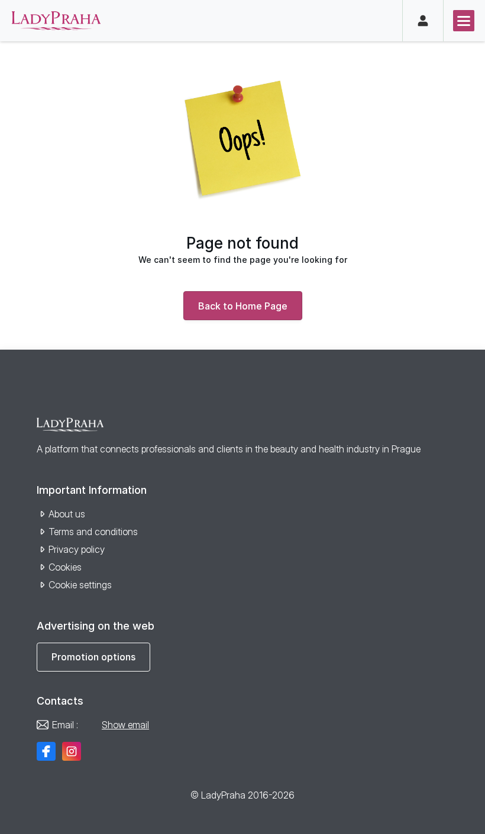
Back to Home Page (242, 306)
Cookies (65, 567)
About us (66, 514)
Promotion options (93, 657)
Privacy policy (76, 549)
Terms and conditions (93, 531)
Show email (125, 725)
